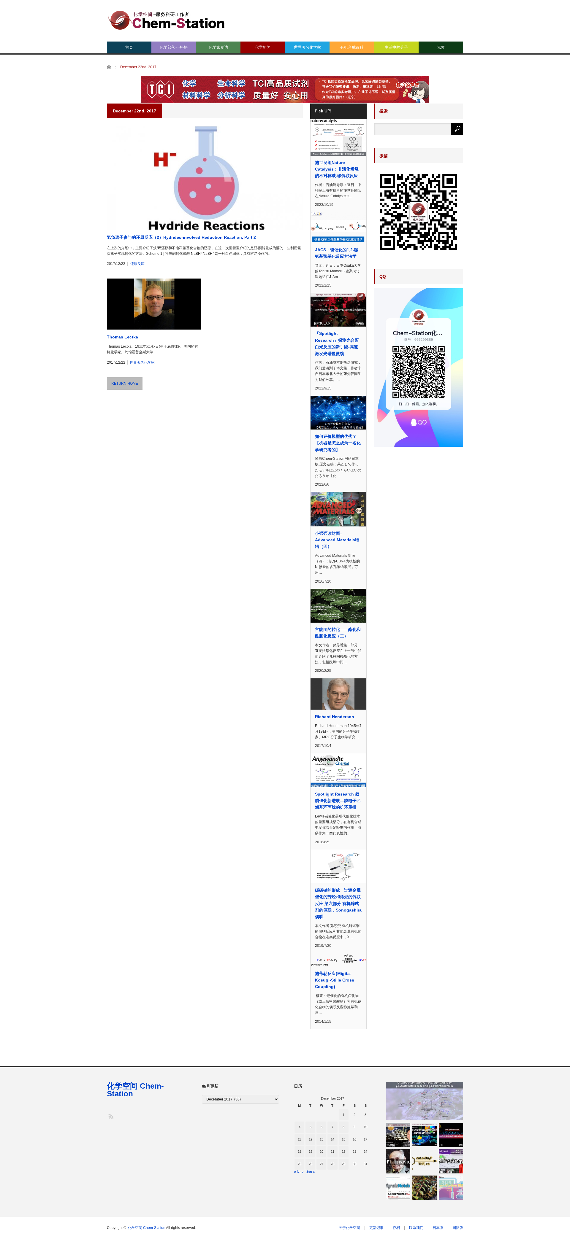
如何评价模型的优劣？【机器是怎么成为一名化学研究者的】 (338, 443)
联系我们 (416, 1228)
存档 (396, 1228)
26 (310, 1164)
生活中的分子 (396, 47)
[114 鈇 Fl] (398, 1161)
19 (310, 1151)
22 (343, 1151)
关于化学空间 (349, 1228)
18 (299, 1151)
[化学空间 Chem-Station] (166, 19)
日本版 (438, 1228)
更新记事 (376, 1228)
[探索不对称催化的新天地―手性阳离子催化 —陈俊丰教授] (398, 1135)
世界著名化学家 (307, 47)
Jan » (310, 1172)
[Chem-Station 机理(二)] (451, 1188)
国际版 (457, 1228)
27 (321, 1164)
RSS (110, 1116)
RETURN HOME (124, 383)
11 (299, 1139)
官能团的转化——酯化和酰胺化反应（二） (338, 632)
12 (310, 1139)
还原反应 (137, 264)
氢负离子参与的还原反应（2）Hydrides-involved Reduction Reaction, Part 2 (181, 237)
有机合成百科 (351, 47)
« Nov (298, 1172)
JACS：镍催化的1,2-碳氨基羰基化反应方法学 (336, 253)
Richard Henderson (334, 716)
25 (299, 1164)
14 (332, 1139)
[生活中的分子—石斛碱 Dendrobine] (424, 1188)
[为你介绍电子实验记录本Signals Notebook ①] (398, 1188)
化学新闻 (262, 47)
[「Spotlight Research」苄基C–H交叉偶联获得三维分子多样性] (451, 1135)
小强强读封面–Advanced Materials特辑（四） (337, 540)
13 (321, 1139)
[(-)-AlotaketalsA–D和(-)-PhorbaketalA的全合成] (424, 1101)
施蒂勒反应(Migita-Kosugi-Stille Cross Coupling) (334, 980)
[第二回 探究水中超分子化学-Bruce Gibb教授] (451, 1161)
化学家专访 (218, 47)
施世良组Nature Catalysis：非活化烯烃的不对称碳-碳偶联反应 (337, 169)
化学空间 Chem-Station (135, 1089)
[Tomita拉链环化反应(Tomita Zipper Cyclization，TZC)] (424, 1161)
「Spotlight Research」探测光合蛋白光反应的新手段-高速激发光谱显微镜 (337, 343)
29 (343, 1164)
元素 (441, 47)
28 (332, 1164)
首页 (129, 47)
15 (343, 1139)
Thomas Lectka (122, 337)
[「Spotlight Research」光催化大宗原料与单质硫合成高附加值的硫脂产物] (424, 1135)
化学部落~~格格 (174, 47)
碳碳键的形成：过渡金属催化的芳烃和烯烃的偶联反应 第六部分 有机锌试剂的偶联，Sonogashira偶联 (338, 903)
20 (321, 1151)
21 (332, 1151)
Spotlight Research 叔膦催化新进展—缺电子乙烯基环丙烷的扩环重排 (338, 801)
